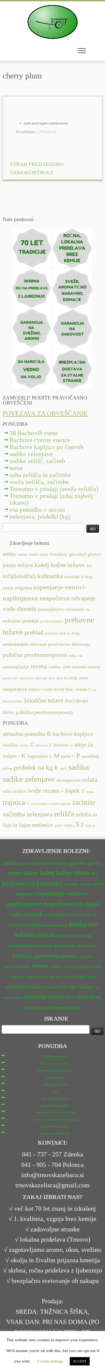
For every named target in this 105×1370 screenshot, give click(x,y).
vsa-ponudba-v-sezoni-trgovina (51, 804)
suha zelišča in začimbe (40, 474)
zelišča (64, 814)
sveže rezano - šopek (53, 790)
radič (63, 768)
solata (89, 779)
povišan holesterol (51, 621)
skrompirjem (68, 780)
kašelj (42, 565)
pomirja (30, 620)
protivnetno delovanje (69, 644)
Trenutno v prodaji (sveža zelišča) (53, 488)
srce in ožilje (67, 678)
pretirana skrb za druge (62, 633)
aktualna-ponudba (24, 734)
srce (52, 678)
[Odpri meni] (82, 51)
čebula (69, 825)
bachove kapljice (72, 733)
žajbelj (90, 826)
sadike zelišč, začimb (37, 460)
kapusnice (37, 756)
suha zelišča (14, 791)
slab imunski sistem (81, 666)
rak (80, 656)
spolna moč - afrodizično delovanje (25, 678)
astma (9, 554)
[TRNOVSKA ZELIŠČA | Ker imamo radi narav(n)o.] (52, 22)
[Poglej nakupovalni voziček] (94, 50)
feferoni (61, 745)
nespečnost (55, 598)
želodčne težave (43, 700)
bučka (24, 745)
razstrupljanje (16, 666)
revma (39, 666)
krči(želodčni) (19, 576)
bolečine (22, 555)
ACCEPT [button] (79, 1361)
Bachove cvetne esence (39, 440)
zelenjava (39, 814)
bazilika (10, 745)
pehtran (7, 768)
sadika (55, 666)
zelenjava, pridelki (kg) (40, 516)
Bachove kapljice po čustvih (46, 447)
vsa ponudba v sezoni (37, 509)
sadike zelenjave (31, 453)
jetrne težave (18, 565)
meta (66, 756)
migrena (23, 587)
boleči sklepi (38, 555)
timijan (90, 791)
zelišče (58, 826)
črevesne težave (12, 701)
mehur (8, 588)
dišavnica (42, 745)
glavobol (77, 554)
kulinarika (50, 576)
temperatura (15, 689)
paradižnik (90, 756)
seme (16, 467)
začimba (14, 814)
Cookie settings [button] (50, 1361)
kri (89, 565)
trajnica (34, 689)
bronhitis (58, 554)
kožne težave (68, 564)
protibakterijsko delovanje (25, 644)
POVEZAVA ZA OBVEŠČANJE (45, 413)
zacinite (83, 802)
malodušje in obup (78, 577)
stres (83, 677)
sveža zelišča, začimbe (39, 481)
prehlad (33, 632)
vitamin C (83, 689)
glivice (94, 554)
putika (72, 656)
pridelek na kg (33, 767)
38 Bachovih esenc (34, 433)
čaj (94, 689)
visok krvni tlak (57, 689)
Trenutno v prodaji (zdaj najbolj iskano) (51, 499)
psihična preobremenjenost (35, 655)
